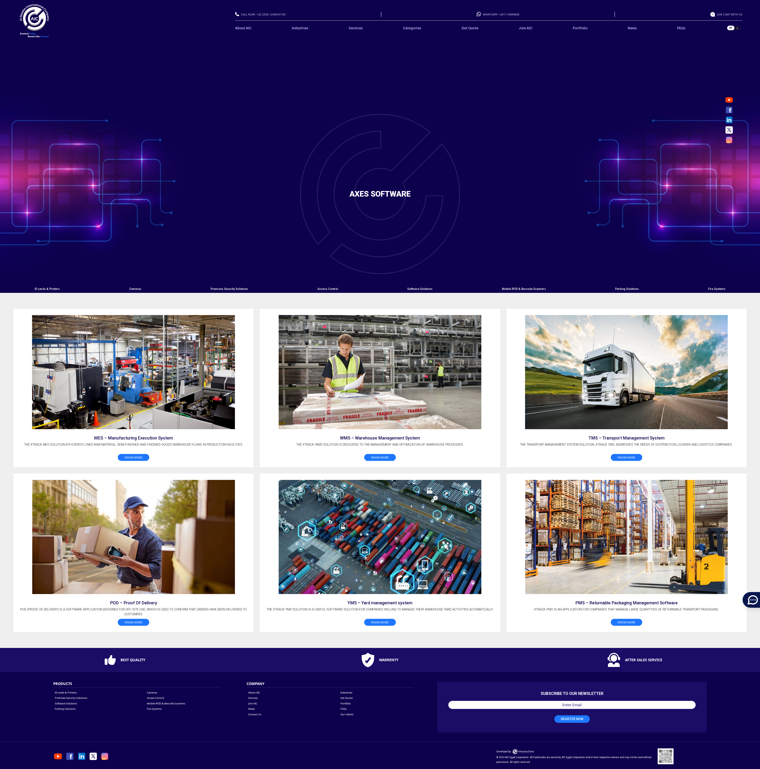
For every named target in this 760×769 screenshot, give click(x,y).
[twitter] (729, 130)
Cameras (135, 289)
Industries (300, 28)
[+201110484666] (480, 14)
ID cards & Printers (47, 289)
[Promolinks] (523, 751)
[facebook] (729, 110)
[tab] (47, 289)
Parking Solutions (627, 289)
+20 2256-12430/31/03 (271, 14)
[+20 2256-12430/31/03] (238, 14)
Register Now (572, 719)
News (632, 28)
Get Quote (470, 28)
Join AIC (525, 28)
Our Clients (346, 714)
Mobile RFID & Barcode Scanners (524, 289)
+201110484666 (509, 14)
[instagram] (729, 140)
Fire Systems (716, 289)
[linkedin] (729, 120)
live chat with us (729, 14)
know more (133, 457)
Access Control (327, 289)
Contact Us (254, 714)
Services (356, 28)
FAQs (681, 28)
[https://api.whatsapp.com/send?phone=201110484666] (713, 14)
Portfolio (580, 28)
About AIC (243, 28)
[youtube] (729, 100)
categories (412, 28)
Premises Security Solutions (229, 289)
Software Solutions (419, 289)
